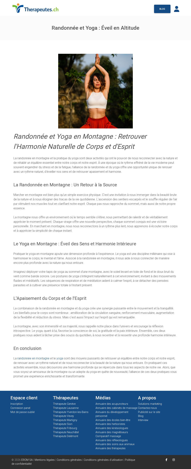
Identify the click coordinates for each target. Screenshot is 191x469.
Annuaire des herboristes (110, 424)
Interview (143, 420)
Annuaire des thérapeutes (111, 448)
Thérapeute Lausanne (66, 408)
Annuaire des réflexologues (112, 440)
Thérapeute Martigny (65, 420)
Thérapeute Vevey (63, 416)
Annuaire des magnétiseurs (112, 432)
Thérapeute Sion (62, 424)
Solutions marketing (150, 404)
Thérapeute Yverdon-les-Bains (70, 412)
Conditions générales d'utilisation (103, 460)
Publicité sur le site (149, 412)
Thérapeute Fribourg (65, 428)
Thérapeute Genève (64, 404)
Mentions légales (45, 460)
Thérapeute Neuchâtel (66, 432)
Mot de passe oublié (22, 412)
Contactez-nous (147, 408)
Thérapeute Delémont (65, 436)
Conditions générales (69, 460)
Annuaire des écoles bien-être (113, 420)
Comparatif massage (108, 436)
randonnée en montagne (33, 358)
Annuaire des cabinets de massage (116, 408)
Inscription (16, 404)
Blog (162, 9)
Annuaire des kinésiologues (112, 428)
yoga (60, 358)
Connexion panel (20, 408)
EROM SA (27, 460)
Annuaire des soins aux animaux (115, 444)
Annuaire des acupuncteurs (112, 404)
